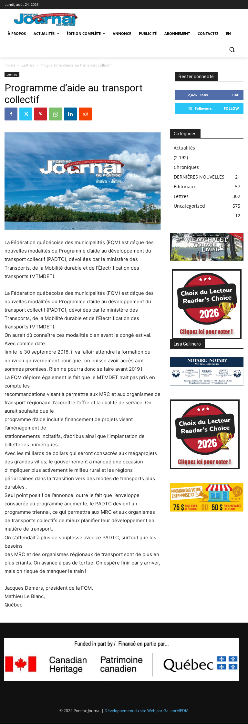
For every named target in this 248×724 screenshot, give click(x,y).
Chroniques (186, 167)
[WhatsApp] (55, 114)
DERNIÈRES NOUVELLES (199, 177)
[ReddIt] (85, 114)
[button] (231, 49)
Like (235, 94)
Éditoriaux (185, 186)
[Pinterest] (40, 114)
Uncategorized (189, 206)
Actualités (184, 148)
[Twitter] (25, 114)
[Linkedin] (70, 114)
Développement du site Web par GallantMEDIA (147, 710)
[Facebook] (11, 114)
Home (10, 65)
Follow (231, 108)
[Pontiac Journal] (49, 19)
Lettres (28, 65)
